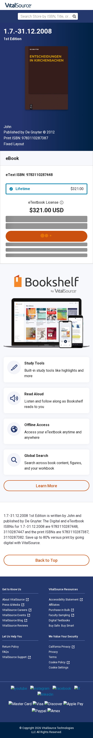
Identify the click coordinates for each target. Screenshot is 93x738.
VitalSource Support (14, 657)
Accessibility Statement (64, 599)
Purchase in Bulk (59, 610)
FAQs (5, 652)
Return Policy (10, 646)
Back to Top (46, 560)
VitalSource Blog (13, 620)
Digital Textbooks (59, 620)
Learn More (46, 485)
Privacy (53, 652)
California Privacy (60, 646)
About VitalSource (13, 599)
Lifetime (50, 189)
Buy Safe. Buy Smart (61, 625)
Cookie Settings (58, 667)
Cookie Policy (57, 662)
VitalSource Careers (15, 610)
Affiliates (54, 604)
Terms (53, 657)
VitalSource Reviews (15, 625)
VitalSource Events (14, 615)
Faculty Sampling (60, 615)
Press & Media (11, 604)
